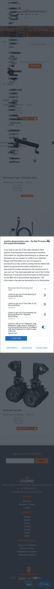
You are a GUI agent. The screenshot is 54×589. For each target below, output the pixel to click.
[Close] (48, 241)
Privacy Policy (41, 348)
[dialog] (27, 294)
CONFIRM (16, 338)
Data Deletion (12, 348)
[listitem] (27, 289)
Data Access (27, 348)
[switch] (44, 295)
